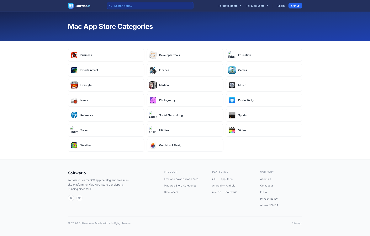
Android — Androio (223, 185)
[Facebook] (71, 198)
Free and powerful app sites (181, 179)
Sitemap (297, 223)
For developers (228, 5)
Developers (171, 192)
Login (281, 5)
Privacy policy (269, 198)
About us (265, 179)
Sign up (295, 5)
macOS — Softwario (224, 192)
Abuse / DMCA (269, 205)
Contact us (266, 185)
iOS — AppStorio (222, 179)
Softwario (77, 173)
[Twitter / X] (79, 198)
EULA (263, 192)
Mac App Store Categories (180, 185)
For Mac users (255, 5)
